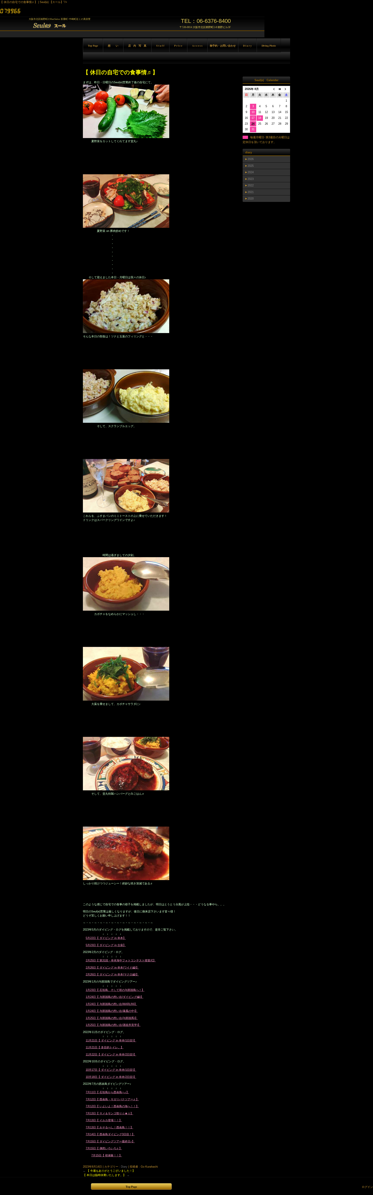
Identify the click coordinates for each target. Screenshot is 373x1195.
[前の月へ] (273, 89)
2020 (251, 198)
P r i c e (178, 45)
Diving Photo (268, 45)
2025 (251, 165)
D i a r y (247, 45)
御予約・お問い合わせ (223, 45)
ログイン (367, 1187)
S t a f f (160, 45)
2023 (251, 179)
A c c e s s (197, 45)
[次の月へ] (286, 89)
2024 (251, 172)
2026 (251, 159)
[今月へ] (280, 89)
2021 (251, 192)
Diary (124, 1166)
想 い (113, 45)
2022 (251, 185)
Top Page (93, 45)
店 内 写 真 (137, 45)
